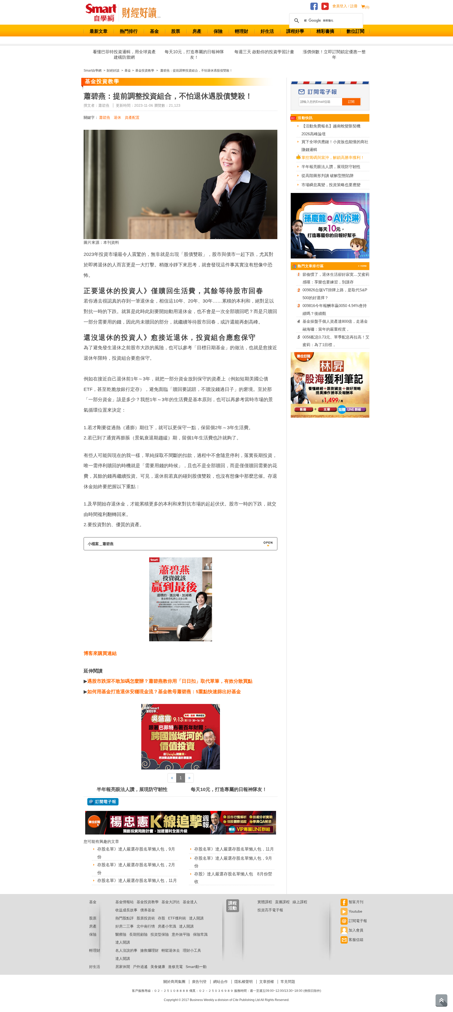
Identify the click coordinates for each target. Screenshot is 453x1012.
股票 (175, 31)
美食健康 (157, 967)
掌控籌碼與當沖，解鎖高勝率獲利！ (332, 157)
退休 (117, 117)
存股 (161, 918)
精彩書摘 (325, 31)
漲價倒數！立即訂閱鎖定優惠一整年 (334, 55)
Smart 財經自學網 (103, 13)
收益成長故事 (126, 910)
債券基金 (147, 910)
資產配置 (132, 117)
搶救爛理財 (149, 950)
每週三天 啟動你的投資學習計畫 (264, 52)
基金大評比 (170, 902)
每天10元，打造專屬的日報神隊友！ (194, 55)
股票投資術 (146, 918)
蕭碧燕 (104, 117)
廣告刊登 (199, 981)
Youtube (355, 911)
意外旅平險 (181, 934)
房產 (196, 31)
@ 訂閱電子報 (102, 801)
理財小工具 (192, 950)
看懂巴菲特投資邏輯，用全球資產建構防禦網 (124, 55)
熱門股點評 (124, 918)
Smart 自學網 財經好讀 (141, 13)
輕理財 (241, 31)
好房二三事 (124, 926)
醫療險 (120, 934)
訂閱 (351, 102)
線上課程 (300, 902)
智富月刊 (355, 902)
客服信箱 (355, 940)
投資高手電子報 (270, 910)
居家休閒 (122, 967)
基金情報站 (124, 902)
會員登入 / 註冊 (345, 6)
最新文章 (98, 31)
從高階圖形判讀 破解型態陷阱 (327, 175)
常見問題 (288, 981)
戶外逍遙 (140, 967)
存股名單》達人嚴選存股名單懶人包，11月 (137, 880)
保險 (218, 31)
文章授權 (266, 981)
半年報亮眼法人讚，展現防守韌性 (132, 789)
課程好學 (295, 31)
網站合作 (220, 981)
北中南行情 (146, 926)
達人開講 (196, 918)
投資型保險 (159, 934)
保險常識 (200, 934)
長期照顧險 (138, 934)
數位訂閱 (355, 31)
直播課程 (282, 902)
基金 (154, 31)
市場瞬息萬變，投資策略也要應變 (330, 184)
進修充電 (175, 967)
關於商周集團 (174, 981)
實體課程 (264, 902)
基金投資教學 (148, 902)
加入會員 (355, 930)
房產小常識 (167, 926)
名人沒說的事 (126, 950)
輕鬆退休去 (170, 950)
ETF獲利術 (177, 918)
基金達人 (190, 902)
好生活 (267, 31)
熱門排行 (129, 31)
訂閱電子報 (357, 921)
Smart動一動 (196, 967)
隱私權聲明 (243, 981)
